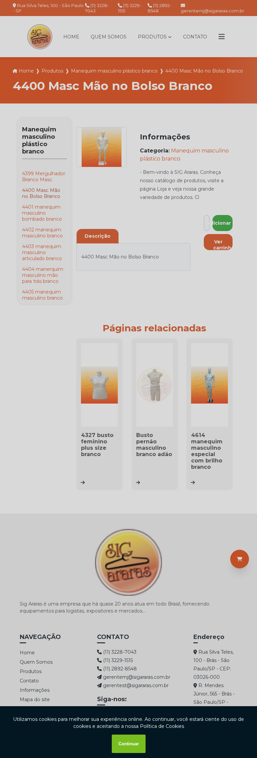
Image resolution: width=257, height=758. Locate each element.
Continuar (128, 743)
